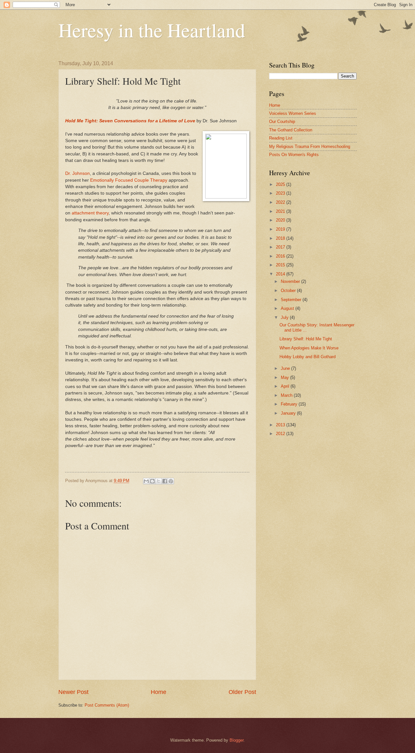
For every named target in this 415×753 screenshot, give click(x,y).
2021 (281, 211)
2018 (281, 238)
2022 (281, 202)
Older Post (242, 692)
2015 (281, 264)
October (289, 290)
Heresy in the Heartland (151, 30)
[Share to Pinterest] (171, 481)
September (291, 299)
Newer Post (73, 692)
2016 (281, 256)
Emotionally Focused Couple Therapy (128, 180)
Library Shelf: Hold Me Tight (305, 338)
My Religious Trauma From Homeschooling (309, 146)
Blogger (236, 740)
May (285, 377)
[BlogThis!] (152, 481)
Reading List (280, 138)
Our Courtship (282, 121)
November (291, 281)
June (286, 368)
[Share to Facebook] (164, 481)
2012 (281, 433)
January (289, 413)
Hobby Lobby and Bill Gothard (307, 356)
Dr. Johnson (77, 173)
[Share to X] (158, 481)
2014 (281, 274)
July (285, 317)
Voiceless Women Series (292, 113)
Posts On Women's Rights (294, 154)
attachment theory (90, 213)
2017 (281, 247)
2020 (281, 220)
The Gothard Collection (290, 130)
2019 (281, 229)
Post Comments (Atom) (107, 705)
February (290, 404)
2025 (281, 184)
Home (158, 692)
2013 (281, 424)
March (287, 395)
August (288, 308)
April (285, 386)
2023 (281, 193)
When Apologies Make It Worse (308, 348)
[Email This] (146, 481)
